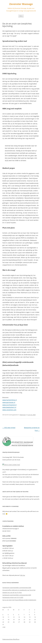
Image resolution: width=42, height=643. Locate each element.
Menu (21, 16)
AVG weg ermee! (8, 428)
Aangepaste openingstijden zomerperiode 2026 (16, 587)
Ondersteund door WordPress (10, 639)
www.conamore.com (9, 410)
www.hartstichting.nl (9, 400)
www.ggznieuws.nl (8, 402)
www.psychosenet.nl (9, 405)
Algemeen (23, 415)
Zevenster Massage (21, 4)
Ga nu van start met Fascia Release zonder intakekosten (19, 600)
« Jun (3, 627)
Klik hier (22, 575)
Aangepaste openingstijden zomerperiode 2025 (16, 595)
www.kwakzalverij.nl (9, 407)
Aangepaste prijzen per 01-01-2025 (12, 597)
